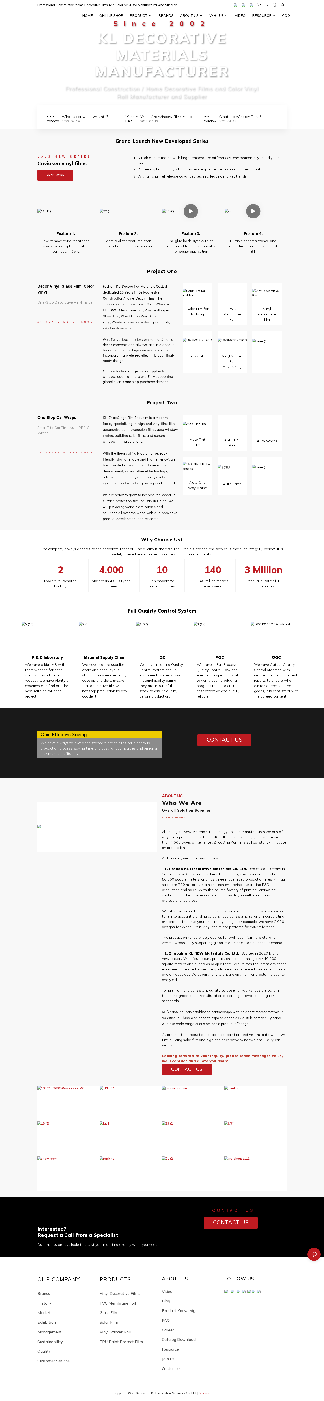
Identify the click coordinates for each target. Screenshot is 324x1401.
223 (47, 839)
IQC (162, 657)
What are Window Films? (161, 116)
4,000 (111, 570)
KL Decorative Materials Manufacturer (162, 54)
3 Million (264, 570)
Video (167, 1291)
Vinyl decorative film (267, 314)
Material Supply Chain (104, 657)
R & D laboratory (47, 657)
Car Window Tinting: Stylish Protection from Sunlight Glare (244, 116)
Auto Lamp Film (232, 486)
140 (213, 570)
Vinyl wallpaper (157, 310)
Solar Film (109, 1322)
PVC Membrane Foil (126, 310)
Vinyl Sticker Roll (115, 1331)
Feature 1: (65, 233)
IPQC (219, 657)
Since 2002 (162, 23)
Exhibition (46, 1322)
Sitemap (205, 1393)
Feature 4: (253, 233)
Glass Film (197, 356)
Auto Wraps (267, 441)
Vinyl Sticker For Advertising (232, 361)
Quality (44, 1351)
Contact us (171, 1368)
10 (162, 570)
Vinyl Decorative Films (120, 1293)
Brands (43, 1293)
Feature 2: (128, 233)
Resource (170, 1349)
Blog (166, 1300)
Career (168, 1329)
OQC (276, 657)
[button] (288, 15)
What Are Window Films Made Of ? (87, 116)
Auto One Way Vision (197, 485)
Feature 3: (190, 233)
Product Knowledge (179, 1310)
